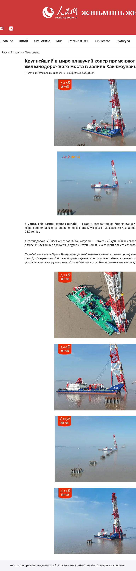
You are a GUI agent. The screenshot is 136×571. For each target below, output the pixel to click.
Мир (59, 41)
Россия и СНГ (79, 41)
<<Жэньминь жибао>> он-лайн (55, 72)
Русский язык (10, 52)
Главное (7, 41)
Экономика (42, 41)
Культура (123, 41)
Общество (102, 41)
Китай (23, 41)
